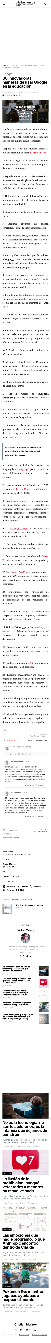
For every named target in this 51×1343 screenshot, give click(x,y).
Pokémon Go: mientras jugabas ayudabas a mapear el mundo (16, 1003)
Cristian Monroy (9, 864)
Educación (6, 876)
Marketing (7, 1230)
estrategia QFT (22, 469)
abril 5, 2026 (6, 998)
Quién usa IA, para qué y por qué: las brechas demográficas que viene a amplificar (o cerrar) (17, 1016)
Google (14, 65)
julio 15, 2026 (7, 974)
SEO (32, 663)
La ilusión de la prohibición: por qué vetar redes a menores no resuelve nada (16, 980)
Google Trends (19, 529)
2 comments (20, 92)
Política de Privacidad (39, 1335)
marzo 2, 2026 (7, 1022)
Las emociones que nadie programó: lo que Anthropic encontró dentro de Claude (15, 992)
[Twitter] (16, 1330)
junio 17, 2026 (7, 986)
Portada (5, 65)
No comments (34, 1147)
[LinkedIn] (35, 1330)
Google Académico (20, 572)
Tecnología (7, 1117)
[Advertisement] (25, 33)
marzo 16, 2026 (7, 1008)
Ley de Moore (23, 489)
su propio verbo (38, 153)
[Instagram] (21, 1330)
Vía (4, 730)
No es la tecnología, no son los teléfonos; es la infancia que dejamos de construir (16, 968)
